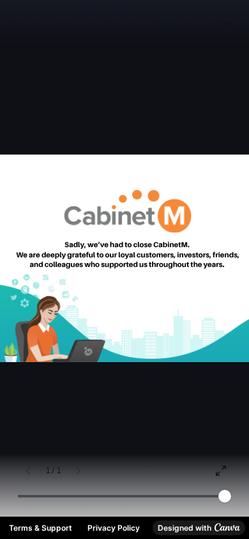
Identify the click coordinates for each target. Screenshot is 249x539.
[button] (226, 23)
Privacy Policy (113, 528)
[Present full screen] (221, 470)
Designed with (184, 528)
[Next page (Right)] (78, 470)
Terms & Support (40, 528)
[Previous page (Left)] (28, 470)
